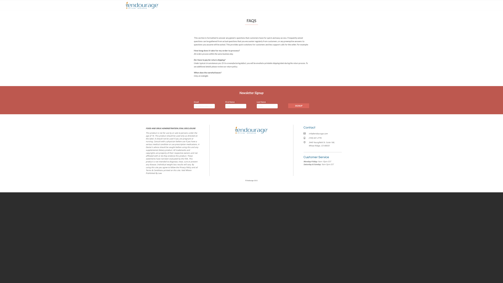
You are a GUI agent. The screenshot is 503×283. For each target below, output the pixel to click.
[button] (298, 105)
